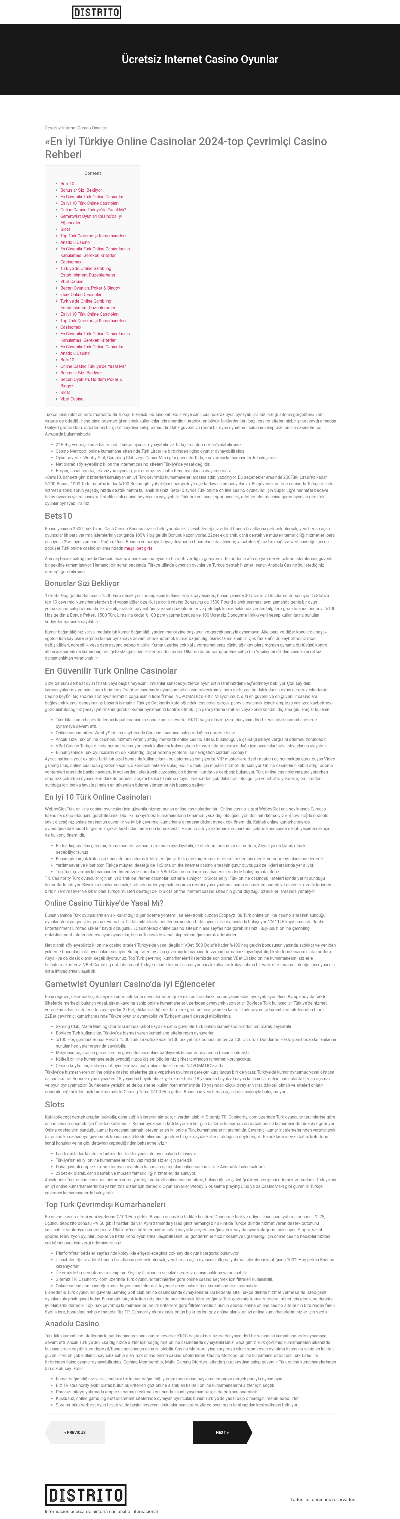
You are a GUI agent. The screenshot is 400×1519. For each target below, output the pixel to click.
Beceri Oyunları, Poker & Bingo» (90, 288)
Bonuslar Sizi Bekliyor (81, 190)
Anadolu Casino (75, 242)
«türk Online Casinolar (80, 294)
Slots (65, 229)
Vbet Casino (72, 281)
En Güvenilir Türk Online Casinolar (91, 196)
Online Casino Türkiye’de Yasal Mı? (93, 209)
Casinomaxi (71, 262)
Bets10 (67, 183)
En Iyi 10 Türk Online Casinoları (89, 203)
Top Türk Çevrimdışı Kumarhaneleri (93, 235)
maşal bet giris (138, 548)
